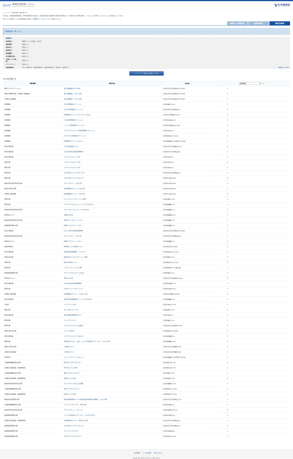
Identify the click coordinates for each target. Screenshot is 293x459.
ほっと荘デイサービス (71, 310)
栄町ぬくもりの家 (70, 378)
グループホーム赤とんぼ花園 (73, 383)
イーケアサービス (70, 320)
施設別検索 (15, 12)
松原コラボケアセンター (72, 389)
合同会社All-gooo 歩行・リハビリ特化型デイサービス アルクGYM (87, 341)
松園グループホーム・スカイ (73, 220)
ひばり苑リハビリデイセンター (74, 426)
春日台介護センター (70, 262)
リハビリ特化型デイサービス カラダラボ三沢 (79, 415)
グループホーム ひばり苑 (73, 183)
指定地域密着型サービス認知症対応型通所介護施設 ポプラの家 (85, 399)
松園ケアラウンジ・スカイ (73, 241)
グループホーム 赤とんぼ (73, 236)
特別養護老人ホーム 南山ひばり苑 (76, 420)
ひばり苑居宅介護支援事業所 (73, 152)
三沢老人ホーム (69, 347)
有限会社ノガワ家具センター (73, 246)
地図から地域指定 (237, 23)
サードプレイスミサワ (71, 431)
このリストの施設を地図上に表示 (147, 73)
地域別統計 (258, 23)
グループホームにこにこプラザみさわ (76, 209)
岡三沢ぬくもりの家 (70, 368)
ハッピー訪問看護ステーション (74, 125)
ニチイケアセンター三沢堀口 (73, 325)
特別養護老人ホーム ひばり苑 (74, 188)
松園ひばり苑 (68, 215)
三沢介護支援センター (71, 146)
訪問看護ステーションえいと (73, 141)
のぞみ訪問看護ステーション (73, 120)
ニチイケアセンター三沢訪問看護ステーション (79, 130)
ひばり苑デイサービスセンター (74, 178)
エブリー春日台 (69, 331)
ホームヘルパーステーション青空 (75, 199)
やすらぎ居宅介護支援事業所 (73, 231)
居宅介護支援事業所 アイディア (75, 252)
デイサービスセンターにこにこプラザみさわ (79, 204)
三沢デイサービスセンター (73, 436)
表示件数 (6, 79)
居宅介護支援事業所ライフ (73, 315)
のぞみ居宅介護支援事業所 (73, 283)
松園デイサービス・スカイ (73, 225)
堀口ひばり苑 (68, 278)
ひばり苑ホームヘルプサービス (74, 173)
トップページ (7, 12)
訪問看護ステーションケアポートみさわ (77, 115)
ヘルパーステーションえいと (73, 357)
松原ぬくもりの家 (70, 394)
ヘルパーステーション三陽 (73, 267)
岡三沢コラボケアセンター (73, 362)
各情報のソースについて (41, 19)
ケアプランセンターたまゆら (73, 336)
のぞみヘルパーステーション (73, 289)
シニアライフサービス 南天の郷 (75, 404)
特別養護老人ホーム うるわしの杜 (76, 294)
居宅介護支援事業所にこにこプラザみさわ (78, 299)
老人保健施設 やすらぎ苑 (73, 94)
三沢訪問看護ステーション (73, 104)
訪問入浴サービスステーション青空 (76, 257)
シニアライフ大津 (70, 304)
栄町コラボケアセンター (72, 373)
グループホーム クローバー (73, 410)
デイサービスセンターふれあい (74, 273)
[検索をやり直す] (284, 67)
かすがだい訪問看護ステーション (75, 136)
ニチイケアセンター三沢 (72, 157)
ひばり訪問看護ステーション (73, 109)
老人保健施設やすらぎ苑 (72, 88)
